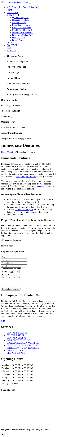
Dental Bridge (18, 40)
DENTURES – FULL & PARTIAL (22, 345)
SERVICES (12, 15)
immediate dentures (43, 186)
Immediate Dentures (21, 25)
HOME (10, 10)
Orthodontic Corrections (22, 32)
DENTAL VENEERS (16, 338)
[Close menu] (36, 7)
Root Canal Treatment (21, 27)
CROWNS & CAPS (16, 353)
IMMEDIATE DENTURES (19, 340)
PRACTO (11, 50)
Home (4, 152)
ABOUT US (12, 12)
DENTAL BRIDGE (15, 335)
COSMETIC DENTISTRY (19, 350)
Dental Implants (21, 17)
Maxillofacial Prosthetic (22, 30)
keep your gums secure (26, 176)
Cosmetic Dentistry (20, 20)
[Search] (9, 48)
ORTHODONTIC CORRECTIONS (23, 348)
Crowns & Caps (19, 22)
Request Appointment (10, 289)
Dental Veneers (18, 37)
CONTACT (12, 45)
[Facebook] (1, 321)
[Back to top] (3, 434)
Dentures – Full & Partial (23, 35)
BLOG (10, 42)
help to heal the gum (24, 209)
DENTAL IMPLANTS (17, 333)
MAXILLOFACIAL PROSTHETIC (23, 343)
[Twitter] (4, 321)
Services (11, 152)
